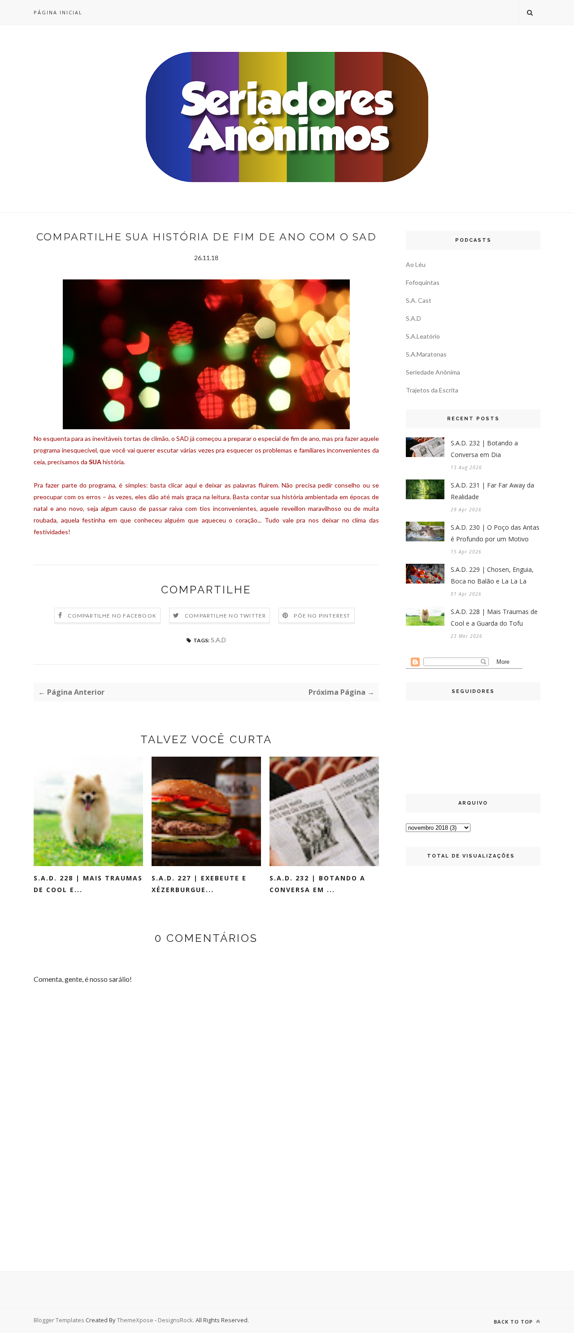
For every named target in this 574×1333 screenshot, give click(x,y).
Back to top (514, 1321)
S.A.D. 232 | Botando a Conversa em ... (317, 884)
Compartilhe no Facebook (112, 615)
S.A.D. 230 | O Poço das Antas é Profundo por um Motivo (495, 533)
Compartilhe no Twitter (225, 615)
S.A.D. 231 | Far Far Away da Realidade (492, 491)
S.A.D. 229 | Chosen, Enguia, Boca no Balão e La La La (492, 575)
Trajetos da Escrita (432, 390)
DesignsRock (175, 1320)
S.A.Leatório (423, 336)
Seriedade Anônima (433, 372)
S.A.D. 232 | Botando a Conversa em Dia (484, 449)
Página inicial (58, 12)
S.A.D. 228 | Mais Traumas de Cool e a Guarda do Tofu (494, 617)
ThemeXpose (135, 1320)
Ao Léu (416, 264)
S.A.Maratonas (426, 354)
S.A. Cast (418, 300)
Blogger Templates (59, 1320)
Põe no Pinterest (322, 615)
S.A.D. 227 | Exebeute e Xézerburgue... (199, 884)
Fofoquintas (422, 282)
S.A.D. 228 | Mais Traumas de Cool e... (88, 884)
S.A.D (218, 640)
